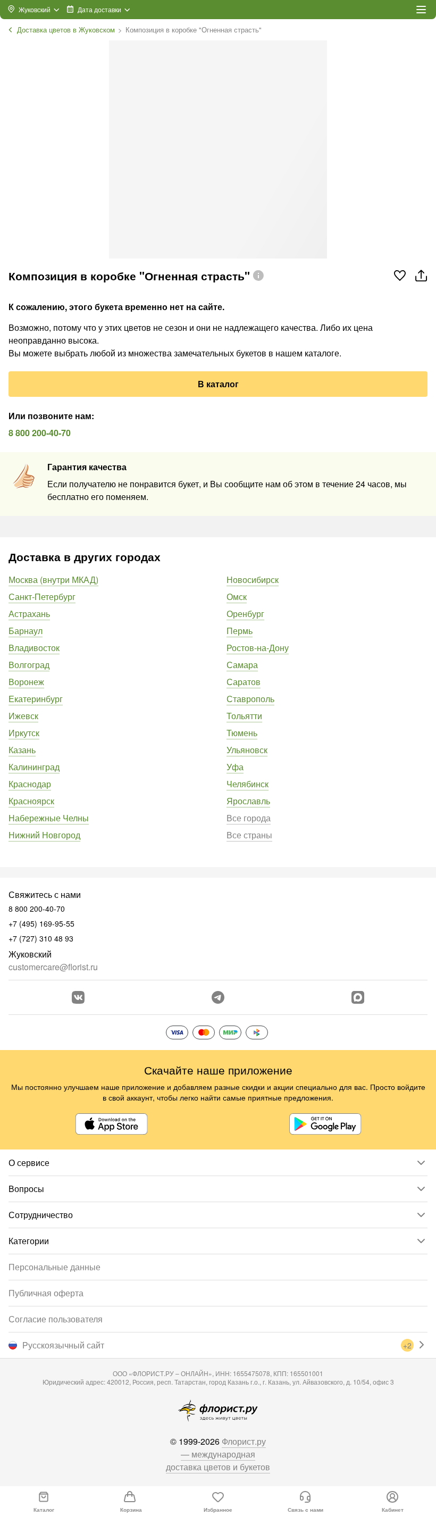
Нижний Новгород (44, 835)
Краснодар (30, 784)
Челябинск (248, 784)
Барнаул (26, 630)
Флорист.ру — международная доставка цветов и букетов (218, 1454)
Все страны (249, 835)
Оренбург (245, 613)
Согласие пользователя (56, 1319)
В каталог (218, 384)
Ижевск (23, 716)
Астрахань (29, 613)
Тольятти (244, 716)
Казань (22, 750)
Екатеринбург (36, 699)
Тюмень (242, 733)
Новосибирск (253, 579)
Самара (242, 665)
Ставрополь (250, 699)
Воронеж (26, 682)
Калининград (34, 767)
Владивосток (34, 648)
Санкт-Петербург (42, 596)
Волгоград (29, 665)
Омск (237, 596)
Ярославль (248, 801)
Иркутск (24, 733)
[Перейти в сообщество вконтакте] (78, 997)
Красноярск (31, 801)
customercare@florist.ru (53, 967)
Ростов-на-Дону (258, 648)
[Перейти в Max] (357, 997)
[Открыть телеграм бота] (218, 997)
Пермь (240, 630)
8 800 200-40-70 (40, 433)
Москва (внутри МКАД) (53, 579)
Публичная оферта (46, 1293)
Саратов (244, 682)
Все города (249, 818)
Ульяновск (247, 750)
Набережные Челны (49, 818)
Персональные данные (54, 1267)
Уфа (235, 767)
